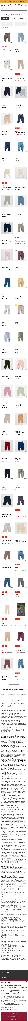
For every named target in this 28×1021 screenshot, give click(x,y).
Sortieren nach (20, 23)
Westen (16, 825)
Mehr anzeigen (14, 686)
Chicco (10, 845)
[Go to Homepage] (6, 5)
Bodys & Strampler (15, 794)
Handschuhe (23, 827)
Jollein (5, 845)
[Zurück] (2, 14)
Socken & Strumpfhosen (7, 788)
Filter (6, 23)
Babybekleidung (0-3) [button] (10, 694)
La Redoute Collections (11, 844)
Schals (22, 825)
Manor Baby (22, 842)
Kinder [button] (2, 694)
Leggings (13, 18)
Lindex (18, 844)
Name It (3, 844)
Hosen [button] (18, 694)
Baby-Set (19, 820)
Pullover (9, 820)
